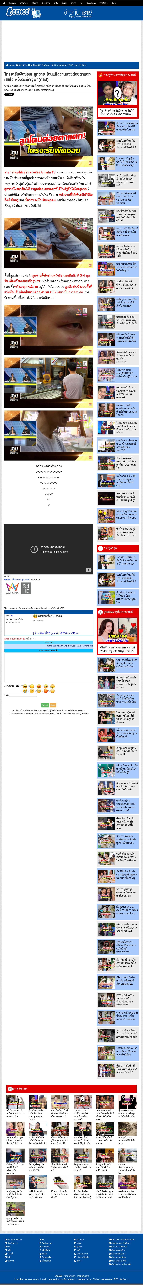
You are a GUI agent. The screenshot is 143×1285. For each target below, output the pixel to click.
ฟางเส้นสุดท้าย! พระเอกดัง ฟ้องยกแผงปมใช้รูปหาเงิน (82, 1140)
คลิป (9, 1250)
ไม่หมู (64, 3)
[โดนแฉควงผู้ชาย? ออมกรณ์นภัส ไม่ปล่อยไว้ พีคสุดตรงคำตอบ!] (106, 717)
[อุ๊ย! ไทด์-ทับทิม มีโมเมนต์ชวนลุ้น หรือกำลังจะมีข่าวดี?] (106, 1070)
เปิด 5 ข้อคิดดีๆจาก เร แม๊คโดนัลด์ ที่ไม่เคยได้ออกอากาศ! (104, 1194)
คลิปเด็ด (35, 3)
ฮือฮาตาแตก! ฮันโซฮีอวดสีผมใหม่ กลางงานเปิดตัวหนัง (127, 786)
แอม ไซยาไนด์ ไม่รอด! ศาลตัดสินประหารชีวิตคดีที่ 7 (126, 144)
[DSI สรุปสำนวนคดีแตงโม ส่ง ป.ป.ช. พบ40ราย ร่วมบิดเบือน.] (106, 198)
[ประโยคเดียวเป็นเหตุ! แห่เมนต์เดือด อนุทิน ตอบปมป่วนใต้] (106, 463)
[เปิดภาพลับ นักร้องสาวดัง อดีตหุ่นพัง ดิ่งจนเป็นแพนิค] (106, 982)
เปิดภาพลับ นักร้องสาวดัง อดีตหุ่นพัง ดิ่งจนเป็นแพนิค (126, 981)
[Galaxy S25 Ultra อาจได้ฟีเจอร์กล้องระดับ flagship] (15, 1155)
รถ (81, 3)
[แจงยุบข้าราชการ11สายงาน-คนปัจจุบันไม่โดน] (127, 1155)
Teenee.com (83, 1276)
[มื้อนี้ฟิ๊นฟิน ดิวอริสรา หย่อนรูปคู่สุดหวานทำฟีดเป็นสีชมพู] (106, 876)
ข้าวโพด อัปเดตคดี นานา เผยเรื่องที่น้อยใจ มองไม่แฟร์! (126, 532)
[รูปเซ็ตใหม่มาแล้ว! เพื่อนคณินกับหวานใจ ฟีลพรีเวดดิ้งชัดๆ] (106, 858)
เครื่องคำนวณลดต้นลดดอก (122, 1239)
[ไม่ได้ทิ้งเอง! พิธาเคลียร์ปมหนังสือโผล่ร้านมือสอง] (38, 1182)
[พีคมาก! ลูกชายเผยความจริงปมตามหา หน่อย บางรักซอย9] (106, 516)
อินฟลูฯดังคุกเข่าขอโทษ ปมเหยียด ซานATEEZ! (37, 1167)
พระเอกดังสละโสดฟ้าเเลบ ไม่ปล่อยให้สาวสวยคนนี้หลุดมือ (126, 1033)
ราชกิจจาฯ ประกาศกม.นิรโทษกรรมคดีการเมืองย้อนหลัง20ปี (126, 445)
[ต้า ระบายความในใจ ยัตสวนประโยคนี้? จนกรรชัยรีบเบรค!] (106, 128)
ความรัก (80, 1239)
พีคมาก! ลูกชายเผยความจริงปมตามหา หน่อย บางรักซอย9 (126, 514)
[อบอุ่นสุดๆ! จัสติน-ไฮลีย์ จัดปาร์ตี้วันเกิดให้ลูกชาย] (15, 1182)
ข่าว (9, 1246)
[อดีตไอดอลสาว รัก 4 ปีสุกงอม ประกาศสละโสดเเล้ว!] (15, 1102)
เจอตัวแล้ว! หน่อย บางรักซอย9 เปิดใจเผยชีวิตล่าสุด (127, 1194)
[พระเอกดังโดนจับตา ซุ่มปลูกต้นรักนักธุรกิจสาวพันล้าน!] (106, 665)
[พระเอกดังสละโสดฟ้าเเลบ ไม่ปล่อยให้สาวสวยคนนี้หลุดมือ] (106, 1035)
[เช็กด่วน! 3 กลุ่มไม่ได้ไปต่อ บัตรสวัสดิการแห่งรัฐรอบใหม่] (106, 597)
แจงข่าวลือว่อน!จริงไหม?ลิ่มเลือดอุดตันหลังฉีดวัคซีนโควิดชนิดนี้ (126, 215)
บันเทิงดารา (12, 1243)
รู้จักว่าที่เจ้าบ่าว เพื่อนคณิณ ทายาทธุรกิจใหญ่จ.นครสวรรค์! (126, 946)
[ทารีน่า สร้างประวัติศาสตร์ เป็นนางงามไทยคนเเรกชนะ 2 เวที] (106, 805)
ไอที (78, 1250)
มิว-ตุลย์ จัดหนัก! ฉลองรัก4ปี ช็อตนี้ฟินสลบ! (103, 1167)
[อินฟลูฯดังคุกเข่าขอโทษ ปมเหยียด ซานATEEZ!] (38, 1155)
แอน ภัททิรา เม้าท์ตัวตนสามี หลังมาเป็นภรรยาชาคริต (59, 1113)
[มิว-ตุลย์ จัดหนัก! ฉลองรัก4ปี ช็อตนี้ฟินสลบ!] (105, 1155)
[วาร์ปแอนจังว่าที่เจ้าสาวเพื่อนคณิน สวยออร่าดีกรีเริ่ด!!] (106, 1053)
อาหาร (73, 3)
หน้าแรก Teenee (14, 1239)
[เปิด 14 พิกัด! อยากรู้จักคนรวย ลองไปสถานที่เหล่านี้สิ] (60, 1129)
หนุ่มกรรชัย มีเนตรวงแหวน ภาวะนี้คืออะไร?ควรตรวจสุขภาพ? (126, 392)
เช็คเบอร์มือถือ (83, 1257)
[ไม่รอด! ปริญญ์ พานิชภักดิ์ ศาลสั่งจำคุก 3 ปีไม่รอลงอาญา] (106, 163)
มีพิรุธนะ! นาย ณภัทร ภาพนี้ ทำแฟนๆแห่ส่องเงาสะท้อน (127, 910)
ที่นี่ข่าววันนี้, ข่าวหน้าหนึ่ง (37, 86)
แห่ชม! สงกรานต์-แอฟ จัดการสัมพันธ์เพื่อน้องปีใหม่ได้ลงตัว (105, 1115)
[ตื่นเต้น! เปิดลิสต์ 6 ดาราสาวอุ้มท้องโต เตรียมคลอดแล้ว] (106, 964)
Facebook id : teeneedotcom (77, 1279)
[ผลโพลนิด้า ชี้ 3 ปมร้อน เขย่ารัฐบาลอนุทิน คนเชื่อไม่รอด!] (106, 480)
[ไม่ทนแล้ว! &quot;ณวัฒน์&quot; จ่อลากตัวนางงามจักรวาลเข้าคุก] (106, 427)
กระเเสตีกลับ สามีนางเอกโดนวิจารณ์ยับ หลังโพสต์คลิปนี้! (126, 320)
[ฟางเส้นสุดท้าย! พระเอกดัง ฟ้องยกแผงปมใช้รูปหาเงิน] (83, 1129)
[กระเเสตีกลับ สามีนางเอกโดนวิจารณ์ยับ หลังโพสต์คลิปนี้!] (106, 322)
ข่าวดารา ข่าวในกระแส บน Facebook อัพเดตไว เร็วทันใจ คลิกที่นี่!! (35, 608)
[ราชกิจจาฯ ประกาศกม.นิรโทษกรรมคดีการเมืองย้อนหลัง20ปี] (106, 445)
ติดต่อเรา (123, 1279)
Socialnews (91, 3)
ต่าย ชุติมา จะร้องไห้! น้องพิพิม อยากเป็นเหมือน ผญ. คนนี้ (81, 1115)
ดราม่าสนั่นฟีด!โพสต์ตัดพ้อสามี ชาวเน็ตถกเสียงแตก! (127, 232)
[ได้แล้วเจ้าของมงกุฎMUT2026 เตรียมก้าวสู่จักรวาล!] (106, 374)
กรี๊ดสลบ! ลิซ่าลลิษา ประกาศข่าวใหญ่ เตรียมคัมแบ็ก (126, 733)
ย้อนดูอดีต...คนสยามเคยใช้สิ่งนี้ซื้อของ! (126, 1140)
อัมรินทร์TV (35, 580)
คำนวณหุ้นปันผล (118, 1254)
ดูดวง (79, 1261)
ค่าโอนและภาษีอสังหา (120, 1243)
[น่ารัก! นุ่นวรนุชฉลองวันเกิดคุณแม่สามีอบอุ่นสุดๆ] (106, 894)
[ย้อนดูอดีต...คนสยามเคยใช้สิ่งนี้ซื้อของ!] (127, 1129)
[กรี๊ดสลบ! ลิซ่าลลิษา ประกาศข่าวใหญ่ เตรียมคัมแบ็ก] (106, 735)
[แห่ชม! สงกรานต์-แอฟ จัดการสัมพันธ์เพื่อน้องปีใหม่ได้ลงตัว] (105, 1102)
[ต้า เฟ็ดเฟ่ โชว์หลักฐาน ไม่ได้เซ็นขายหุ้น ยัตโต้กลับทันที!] (117, 93)
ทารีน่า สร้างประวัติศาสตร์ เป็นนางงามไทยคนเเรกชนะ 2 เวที (125, 805)
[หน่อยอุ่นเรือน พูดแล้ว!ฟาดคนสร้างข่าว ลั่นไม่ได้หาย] (15, 1129)
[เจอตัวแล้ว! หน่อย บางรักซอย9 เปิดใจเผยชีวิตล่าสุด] (127, 1182)
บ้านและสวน (82, 1254)
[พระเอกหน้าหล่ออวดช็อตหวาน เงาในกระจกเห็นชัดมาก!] (106, 1017)
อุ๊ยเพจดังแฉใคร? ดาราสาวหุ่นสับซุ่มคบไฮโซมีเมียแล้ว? (126, 1113)
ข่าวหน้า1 (24, 3)
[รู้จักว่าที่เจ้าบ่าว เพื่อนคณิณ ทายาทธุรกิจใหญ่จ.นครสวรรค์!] (106, 947)
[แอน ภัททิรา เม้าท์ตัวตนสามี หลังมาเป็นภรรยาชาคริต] (60, 1102)
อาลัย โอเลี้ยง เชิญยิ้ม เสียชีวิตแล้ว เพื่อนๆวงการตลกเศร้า (126, 180)
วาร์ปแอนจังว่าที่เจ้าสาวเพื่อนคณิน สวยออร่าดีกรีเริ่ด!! (126, 1051)
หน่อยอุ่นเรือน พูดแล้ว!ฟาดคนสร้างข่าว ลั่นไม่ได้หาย (14, 1140)
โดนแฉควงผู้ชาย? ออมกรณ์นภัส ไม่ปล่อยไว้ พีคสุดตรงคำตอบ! (126, 717)
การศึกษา (104, 3)
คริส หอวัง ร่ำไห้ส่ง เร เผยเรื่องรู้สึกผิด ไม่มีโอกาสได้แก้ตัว (126, 338)
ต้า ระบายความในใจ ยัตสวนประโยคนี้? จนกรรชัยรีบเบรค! (127, 126)
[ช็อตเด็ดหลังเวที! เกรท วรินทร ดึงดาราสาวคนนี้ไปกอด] (106, 823)
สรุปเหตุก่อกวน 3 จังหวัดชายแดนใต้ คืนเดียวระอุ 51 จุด (125, 497)
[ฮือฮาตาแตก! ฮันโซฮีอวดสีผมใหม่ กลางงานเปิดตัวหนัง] (106, 788)
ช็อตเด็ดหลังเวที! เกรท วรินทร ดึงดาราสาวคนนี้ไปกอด (125, 823)
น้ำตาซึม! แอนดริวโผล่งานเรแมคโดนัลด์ (59, 1167)
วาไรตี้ (10, 1254)
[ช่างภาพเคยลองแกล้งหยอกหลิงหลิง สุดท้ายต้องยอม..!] (106, 841)
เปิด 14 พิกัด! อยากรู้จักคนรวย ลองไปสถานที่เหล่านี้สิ (59, 1140)
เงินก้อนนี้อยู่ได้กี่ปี (118, 1261)
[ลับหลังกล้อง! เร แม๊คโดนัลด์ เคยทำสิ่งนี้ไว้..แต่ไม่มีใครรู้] (83, 1182)
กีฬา (56, 3)
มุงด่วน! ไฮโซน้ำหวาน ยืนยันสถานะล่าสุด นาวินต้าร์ (126, 285)
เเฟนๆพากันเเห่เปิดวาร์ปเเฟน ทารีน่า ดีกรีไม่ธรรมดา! (126, 302)
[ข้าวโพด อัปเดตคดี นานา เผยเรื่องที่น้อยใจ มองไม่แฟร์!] (106, 533)
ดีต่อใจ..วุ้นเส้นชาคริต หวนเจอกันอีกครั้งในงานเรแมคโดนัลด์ (126, 410)
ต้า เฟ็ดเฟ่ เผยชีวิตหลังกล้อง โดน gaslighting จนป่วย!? (37, 1115)
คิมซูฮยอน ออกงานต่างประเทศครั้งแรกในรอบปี (126, 751)
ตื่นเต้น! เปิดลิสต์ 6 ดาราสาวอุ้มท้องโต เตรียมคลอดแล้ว (126, 963)
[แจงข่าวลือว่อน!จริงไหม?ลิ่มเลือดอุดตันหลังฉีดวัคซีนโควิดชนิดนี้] (106, 216)
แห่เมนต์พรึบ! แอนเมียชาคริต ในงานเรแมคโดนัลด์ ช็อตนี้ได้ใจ (126, 251)
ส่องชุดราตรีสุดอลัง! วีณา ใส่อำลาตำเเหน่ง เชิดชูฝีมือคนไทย (126, 682)
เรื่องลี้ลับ (46, 1250)
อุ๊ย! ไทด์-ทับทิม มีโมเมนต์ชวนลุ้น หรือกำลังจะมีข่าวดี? (126, 1069)
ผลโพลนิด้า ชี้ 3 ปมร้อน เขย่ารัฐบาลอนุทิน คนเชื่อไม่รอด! (126, 480)
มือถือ (44, 1254)
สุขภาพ (10, 1261)
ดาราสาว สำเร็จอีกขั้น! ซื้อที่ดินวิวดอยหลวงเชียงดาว (15, 1220)
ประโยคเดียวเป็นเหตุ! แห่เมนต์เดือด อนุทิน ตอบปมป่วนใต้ (126, 462)
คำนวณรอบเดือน (118, 1257)
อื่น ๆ (114, 3)
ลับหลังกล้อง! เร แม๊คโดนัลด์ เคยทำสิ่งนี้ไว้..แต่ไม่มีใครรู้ (82, 1194)
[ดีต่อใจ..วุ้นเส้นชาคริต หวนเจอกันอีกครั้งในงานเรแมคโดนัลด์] (106, 410)
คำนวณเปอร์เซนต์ (119, 1246)
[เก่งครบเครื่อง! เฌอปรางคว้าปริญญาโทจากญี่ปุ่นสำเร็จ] (106, 929)
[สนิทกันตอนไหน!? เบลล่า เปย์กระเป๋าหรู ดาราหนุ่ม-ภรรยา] (117, 630)
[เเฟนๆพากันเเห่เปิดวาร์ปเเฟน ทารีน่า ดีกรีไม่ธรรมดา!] (106, 304)
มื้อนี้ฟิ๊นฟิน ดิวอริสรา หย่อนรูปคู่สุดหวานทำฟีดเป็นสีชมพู (127, 875)
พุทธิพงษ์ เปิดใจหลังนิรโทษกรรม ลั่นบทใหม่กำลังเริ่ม (37, 1140)
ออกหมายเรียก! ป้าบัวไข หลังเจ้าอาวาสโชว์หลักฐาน (126, 267)
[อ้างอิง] (58, 615)
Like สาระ (46, 3)
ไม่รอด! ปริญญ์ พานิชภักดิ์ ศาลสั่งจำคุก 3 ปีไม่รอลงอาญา (127, 162)
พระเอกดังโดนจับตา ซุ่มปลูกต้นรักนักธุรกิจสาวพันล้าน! (126, 663)
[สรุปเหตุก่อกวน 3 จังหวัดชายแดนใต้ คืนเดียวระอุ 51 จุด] (106, 498)
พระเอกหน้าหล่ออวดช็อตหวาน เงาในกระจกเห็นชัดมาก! (127, 1016)
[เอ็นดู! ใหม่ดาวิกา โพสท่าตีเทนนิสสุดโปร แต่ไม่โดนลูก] (106, 770)
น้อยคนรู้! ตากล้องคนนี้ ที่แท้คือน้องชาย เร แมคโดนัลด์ (126, 698)
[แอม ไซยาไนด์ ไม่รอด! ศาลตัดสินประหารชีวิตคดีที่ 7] (106, 145)
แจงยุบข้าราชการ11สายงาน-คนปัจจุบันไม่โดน (126, 1169)
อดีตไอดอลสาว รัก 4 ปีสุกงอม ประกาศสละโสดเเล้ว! (15, 1113)
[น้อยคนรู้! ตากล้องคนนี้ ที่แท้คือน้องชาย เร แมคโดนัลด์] (106, 700)
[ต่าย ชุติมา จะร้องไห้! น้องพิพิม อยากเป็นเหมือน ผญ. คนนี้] (83, 1102)
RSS (116, 1279)
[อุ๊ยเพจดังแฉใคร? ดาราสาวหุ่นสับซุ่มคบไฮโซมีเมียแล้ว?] (127, 1102)
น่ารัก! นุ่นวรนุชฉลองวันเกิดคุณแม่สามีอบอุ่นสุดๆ (126, 892)
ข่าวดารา (12, 3)
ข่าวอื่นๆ (56, 86)
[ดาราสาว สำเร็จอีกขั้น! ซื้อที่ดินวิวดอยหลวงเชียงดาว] (15, 1209)
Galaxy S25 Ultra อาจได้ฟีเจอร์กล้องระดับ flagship (15, 1169)
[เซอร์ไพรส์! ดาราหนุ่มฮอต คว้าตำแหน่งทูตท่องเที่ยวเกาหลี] (106, 1000)
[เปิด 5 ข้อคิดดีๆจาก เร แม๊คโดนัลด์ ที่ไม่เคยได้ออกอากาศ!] (105, 1182)
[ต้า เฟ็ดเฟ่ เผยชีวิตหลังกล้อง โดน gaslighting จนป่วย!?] (38, 1102)
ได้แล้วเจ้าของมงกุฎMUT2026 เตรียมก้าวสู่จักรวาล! (126, 373)
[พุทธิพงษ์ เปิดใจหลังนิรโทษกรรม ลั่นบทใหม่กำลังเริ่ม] (38, 1129)
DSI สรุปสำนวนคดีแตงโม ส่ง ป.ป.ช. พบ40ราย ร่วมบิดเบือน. (126, 198)
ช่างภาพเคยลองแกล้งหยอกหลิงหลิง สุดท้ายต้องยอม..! (126, 839)
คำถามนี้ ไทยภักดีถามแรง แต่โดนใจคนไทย (104, 1140)
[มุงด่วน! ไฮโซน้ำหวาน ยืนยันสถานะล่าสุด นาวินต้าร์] (106, 286)
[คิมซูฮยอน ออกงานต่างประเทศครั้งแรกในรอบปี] (106, 752)
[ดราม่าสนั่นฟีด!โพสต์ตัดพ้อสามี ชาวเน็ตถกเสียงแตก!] (106, 233)
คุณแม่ (79, 1246)
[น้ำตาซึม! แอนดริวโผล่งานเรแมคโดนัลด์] (60, 1155)
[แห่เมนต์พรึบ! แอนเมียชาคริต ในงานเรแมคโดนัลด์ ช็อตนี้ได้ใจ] (106, 251)
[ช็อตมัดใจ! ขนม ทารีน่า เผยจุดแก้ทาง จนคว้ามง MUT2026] (106, 357)
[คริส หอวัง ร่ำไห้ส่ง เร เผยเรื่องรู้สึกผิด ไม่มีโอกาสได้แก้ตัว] (106, 339)
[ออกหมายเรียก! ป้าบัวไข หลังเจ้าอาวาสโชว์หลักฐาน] (106, 269)
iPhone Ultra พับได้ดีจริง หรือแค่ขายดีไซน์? (60, 1194)
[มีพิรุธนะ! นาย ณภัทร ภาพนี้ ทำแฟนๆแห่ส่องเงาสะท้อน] (106, 911)
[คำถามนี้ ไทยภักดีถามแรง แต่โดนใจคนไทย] (105, 1129)
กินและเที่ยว (47, 1257)
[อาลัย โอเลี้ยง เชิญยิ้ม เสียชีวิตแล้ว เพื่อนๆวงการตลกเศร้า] (106, 180)
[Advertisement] (71, 40)
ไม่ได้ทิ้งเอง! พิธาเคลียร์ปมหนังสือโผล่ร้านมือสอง (36, 1194)
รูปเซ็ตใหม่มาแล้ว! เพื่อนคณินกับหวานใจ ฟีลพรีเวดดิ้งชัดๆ (126, 857)
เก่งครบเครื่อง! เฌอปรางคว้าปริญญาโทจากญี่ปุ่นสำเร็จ (126, 928)
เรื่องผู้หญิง (46, 1261)
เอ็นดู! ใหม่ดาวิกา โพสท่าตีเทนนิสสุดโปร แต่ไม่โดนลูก (127, 769)
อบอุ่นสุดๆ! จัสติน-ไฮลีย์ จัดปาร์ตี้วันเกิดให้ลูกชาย (14, 1194)
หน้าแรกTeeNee (14, 86)
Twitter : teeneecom (102, 1279)
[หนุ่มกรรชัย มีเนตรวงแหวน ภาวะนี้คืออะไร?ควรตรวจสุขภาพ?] (106, 392)
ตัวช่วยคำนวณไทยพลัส (121, 1264)
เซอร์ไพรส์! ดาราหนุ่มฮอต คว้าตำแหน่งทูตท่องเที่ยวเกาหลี (125, 999)
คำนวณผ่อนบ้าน (118, 1250)
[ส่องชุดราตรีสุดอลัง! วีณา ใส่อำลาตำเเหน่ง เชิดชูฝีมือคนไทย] (106, 682)
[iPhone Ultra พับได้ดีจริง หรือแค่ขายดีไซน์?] (60, 1182)
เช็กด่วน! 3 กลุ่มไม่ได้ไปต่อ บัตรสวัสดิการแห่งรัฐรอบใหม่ (126, 597)
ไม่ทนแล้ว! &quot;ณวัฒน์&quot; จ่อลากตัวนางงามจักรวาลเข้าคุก (126, 427)
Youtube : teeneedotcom (27, 1279)
